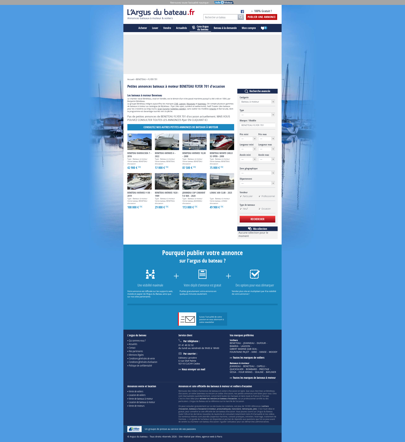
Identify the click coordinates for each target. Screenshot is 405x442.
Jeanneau (202, 103)
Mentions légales (136, 355)
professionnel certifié (253, 398)
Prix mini (244, 134)
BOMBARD (251, 369)
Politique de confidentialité (140, 365)
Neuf (245, 208)
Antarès (212, 108)
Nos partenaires (136, 351)
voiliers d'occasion (229, 391)
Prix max (262, 134)
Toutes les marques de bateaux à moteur (254, 377)
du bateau (203, 28)
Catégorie (244, 97)
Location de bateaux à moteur (142, 402)
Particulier (248, 196)
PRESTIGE (264, 369)
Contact (132, 347)
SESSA (233, 372)
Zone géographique (249, 168)
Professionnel (268, 196)
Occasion (266, 208)
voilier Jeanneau (198, 393)
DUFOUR (261, 343)
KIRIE (254, 352)
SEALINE (259, 372)
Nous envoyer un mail (193, 369)
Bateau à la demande (225, 28)
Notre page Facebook (242, 11)
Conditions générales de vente (142, 358)
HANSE (263, 352)
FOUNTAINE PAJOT (239, 352)
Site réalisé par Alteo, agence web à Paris (200, 436)
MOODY (273, 352)
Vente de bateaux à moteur (141, 398)
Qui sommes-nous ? (137, 340)
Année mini (245, 155)
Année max (263, 155)
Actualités (181, 28)
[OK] (241, 17)
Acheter (142, 28)
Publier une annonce (262, 17)
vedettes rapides (178, 108)
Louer (155, 28)
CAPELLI (261, 366)
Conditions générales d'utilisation (143, 362)
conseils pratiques (236, 416)
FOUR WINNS (245, 372)
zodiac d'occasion (225, 393)
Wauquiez (191, 103)
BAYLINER (271, 372)
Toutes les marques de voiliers (248, 357)
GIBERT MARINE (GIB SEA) (243, 349)
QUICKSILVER (236, 369)
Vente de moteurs (136, 406)
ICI (206, 120)
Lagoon (182, 103)
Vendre (167, 28)
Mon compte (249, 28)
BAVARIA (234, 346)
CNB (176, 103)
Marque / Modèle (248, 120)
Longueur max (265, 144)
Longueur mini (247, 144)
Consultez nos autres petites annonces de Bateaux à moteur (180, 127)
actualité (258, 414)
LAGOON (245, 346)
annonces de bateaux (209, 391)
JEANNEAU (248, 343)
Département (246, 178)
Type (242, 110)
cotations (229, 406)
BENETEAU (235, 343)
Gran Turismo (164, 108)
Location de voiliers (137, 395)
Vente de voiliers (136, 391)
